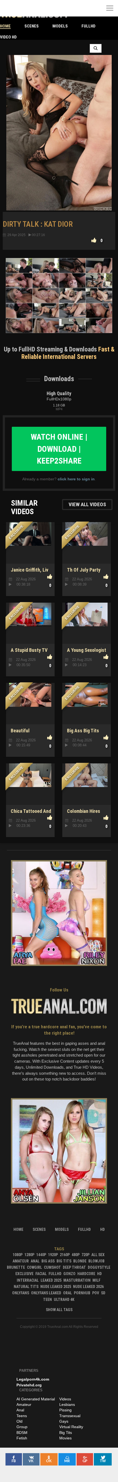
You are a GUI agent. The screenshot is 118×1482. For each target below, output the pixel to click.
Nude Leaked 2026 (88, 1286)
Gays (63, 1421)
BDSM (21, 1432)
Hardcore (86, 1274)
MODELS (60, 26)
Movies (65, 1438)
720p (85, 1255)
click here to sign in (76, 479)
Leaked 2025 (51, 1280)
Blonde (79, 1261)
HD (99, 1274)
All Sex (98, 1255)
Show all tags (59, 1310)
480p (76, 1255)
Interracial (28, 1280)
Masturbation (77, 1280)
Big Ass (48, 1261)
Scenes (31, 26)
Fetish (21, 1438)
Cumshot (52, 1267)
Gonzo (69, 1274)
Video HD (8, 37)
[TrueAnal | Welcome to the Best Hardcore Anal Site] (8, 8)
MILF (96, 1280)
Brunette (16, 1267)
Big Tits (64, 1261)
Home (5, 26)
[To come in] (24, 8)
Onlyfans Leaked (46, 1293)
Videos (65, 1399)
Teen (47, 1299)
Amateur (21, 1261)
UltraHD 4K (64, 1299)
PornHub (82, 1293)
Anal (35, 1261)
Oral (67, 1293)
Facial (41, 1274)
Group (21, 1427)
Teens (21, 1416)
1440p (41, 1255)
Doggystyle (99, 1267)
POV (95, 1293)
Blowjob (96, 1261)
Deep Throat (74, 1267)
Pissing (65, 1410)
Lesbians (67, 1404)
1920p (53, 1255)
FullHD (88, 26)
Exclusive (24, 1274)
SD (103, 1293)
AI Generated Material (35, 1399)
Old (19, 1421)
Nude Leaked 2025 (55, 1286)
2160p (65, 1255)
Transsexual (69, 1416)
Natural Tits (26, 1286)
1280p (29, 1255)
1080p (18, 1255)
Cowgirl (34, 1267)
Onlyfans (20, 1293)
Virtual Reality (71, 1427)
